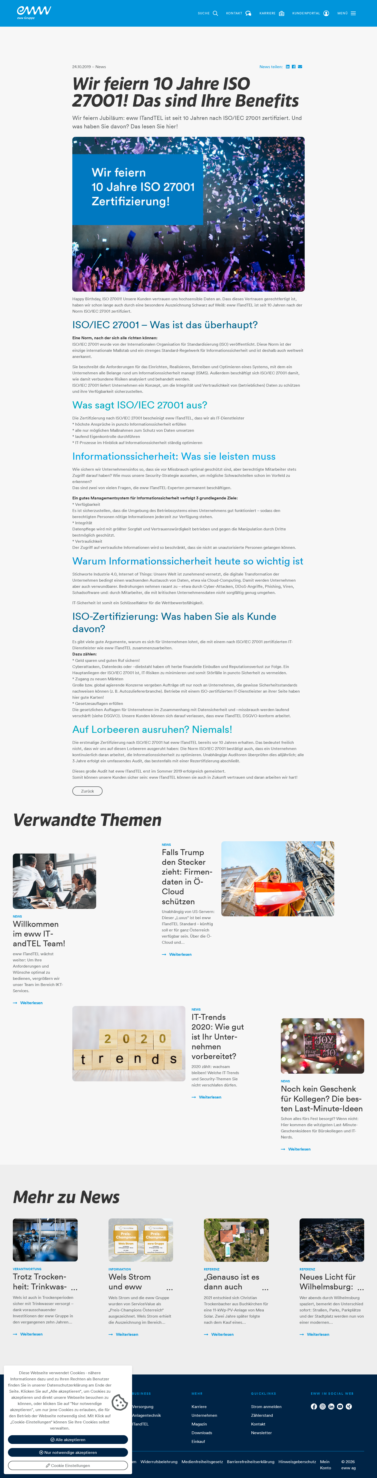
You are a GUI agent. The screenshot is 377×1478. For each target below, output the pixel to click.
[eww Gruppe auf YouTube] (340, 1406)
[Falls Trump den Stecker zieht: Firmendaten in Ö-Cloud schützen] (277, 879)
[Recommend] (300, 66)
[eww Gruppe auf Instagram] (323, 1406)
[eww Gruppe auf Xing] (349, 1406)
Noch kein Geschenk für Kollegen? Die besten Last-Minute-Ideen (322, 1098)
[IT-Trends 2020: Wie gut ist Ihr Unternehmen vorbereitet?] (128, 1043)
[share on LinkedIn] (288, 66)
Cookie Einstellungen (70, 1465)
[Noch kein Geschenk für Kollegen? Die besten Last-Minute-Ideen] (322, 1046)
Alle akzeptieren (70, 1439)
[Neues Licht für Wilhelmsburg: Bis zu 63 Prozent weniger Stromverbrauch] (332, 1239)
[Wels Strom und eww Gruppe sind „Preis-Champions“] (140, 1239)
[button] (346, 13)
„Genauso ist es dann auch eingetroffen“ (231, 1286)
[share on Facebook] (293, 66)
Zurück (87, 791)
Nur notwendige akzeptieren (70, 1452)
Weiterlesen (31, 1002)
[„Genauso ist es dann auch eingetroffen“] (236, 1239)
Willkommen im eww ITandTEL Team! (39, 934)
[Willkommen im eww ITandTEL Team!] (54, 881)
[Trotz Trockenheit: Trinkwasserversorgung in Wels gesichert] (45, 1239)
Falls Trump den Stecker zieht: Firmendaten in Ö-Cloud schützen (187, 876)
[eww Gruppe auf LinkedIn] (331, 1406)
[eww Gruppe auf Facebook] (314, 1406)
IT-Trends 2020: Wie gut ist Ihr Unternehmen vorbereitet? (218, 1036)
